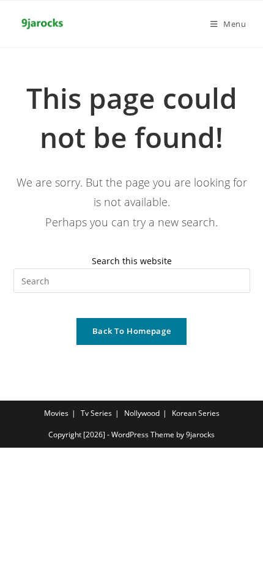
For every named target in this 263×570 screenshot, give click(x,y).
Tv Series (96, 413)
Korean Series (196, 413)
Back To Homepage (131, 330)
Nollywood (142, 413)
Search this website (132, 261)
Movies (56, 413)
